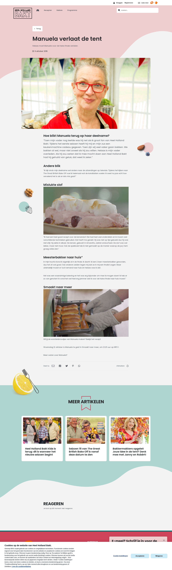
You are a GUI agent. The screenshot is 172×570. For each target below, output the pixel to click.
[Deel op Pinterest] (73, 366)
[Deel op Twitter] (66, 366)
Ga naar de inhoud (86, 1)
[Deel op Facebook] (60, 366)
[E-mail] (53, 366)
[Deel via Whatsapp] (79, 366)
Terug (38, 28)
